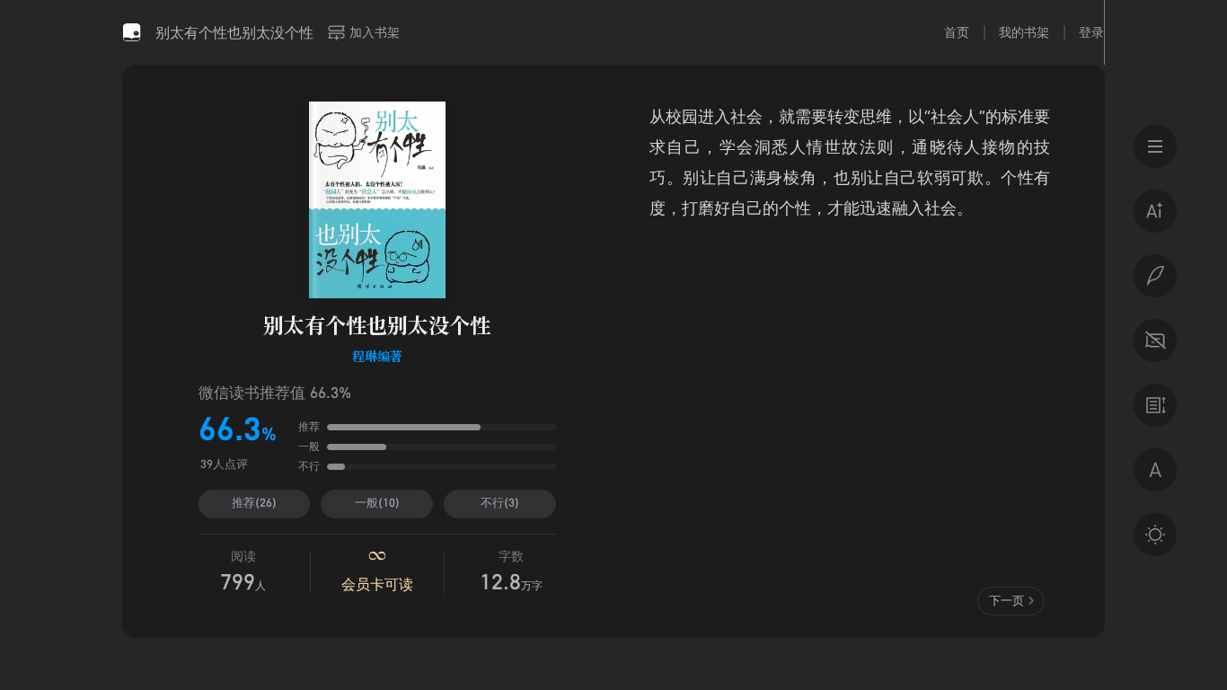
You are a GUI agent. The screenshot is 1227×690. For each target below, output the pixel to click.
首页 (956, 32)
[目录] (1155, 146)
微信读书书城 (132, 32)
